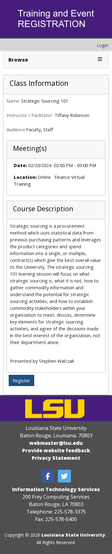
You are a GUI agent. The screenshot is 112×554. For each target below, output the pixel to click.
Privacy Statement (56, 457)
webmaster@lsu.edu (56, 443)
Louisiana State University (73, 535)
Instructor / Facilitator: (30, 115)
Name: (13, 101)
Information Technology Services (56, 489)
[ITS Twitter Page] (64, 476)
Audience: (16, 129)
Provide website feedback (56, 450)
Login (102, 45)
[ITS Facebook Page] (47, 476)
